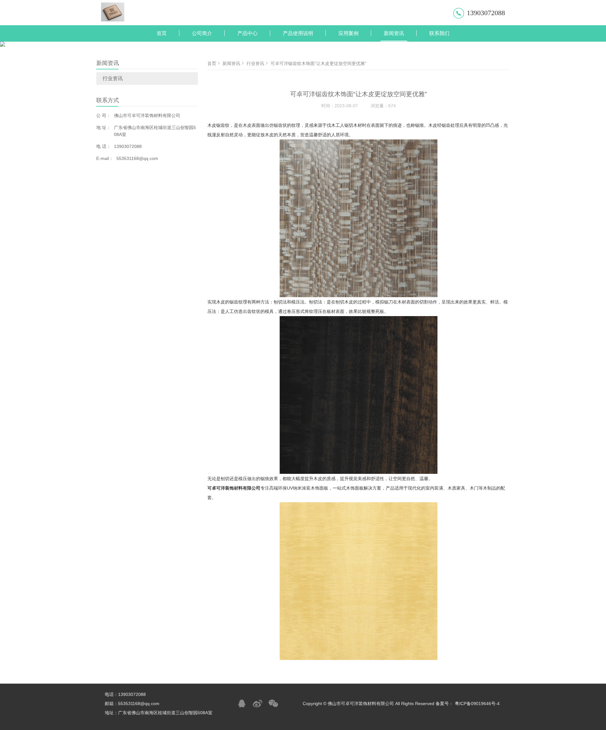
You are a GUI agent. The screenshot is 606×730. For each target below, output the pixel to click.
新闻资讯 (394, 33)
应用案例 (348, 33)
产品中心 (247, 33)
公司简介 (202, 33)
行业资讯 (113, 78)
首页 (162, 33)
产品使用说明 (298, 33)
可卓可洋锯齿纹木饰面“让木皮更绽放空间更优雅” (318, 63)
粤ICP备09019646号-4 (477, 703)
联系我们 (439, 33)
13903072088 (486, 13)
